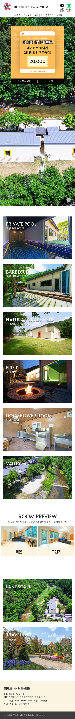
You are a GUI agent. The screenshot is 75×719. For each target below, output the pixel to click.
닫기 (50, 81)
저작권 (22, 715)
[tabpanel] (37, 111)
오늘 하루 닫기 (24, 81)
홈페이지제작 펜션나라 (37, 715)
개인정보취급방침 (11, 715)
